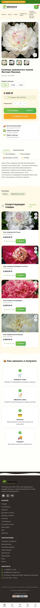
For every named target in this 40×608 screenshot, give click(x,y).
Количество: (8, 103)
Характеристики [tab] (18, 150)
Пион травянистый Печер (11, 232)
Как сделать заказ (7, 524)
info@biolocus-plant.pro (12, 572)
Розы (3, 559)
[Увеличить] (35, 55)
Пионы (15, 14)
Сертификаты (6, 521)
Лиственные (5, 553)
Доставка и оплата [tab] (10, 158)
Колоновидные (6, 550)
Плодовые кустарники (8, 541)
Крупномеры (5, 556)
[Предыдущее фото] (5, 40)
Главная (3, 14)
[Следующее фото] (35, 40)
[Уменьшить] (16, 104)
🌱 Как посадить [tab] (24, 154)
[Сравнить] (35, 217)
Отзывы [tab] (25, 158)
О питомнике (5, 507)
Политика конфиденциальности (20, 590)
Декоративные (6, 544)
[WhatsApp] (8, 496)
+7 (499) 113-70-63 (10, 570)
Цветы (10, 14)
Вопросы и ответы (7, 515)
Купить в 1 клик (10, 241)
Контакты (4, 518)
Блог (3, 530)
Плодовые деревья (7, 547)
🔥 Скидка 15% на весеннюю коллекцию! (13, 1)
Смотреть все (32, 206)
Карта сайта (5, 527)
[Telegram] (3, 496)
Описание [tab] (6, 150)
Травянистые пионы (17, 194)
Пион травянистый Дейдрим (12, 300)
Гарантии (4, 510)
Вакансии (4, 533)
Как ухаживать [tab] (9, 154)
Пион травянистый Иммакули (13, 334)
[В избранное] (35, 214)
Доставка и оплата (7, 513)
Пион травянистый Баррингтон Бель (15, 266)
